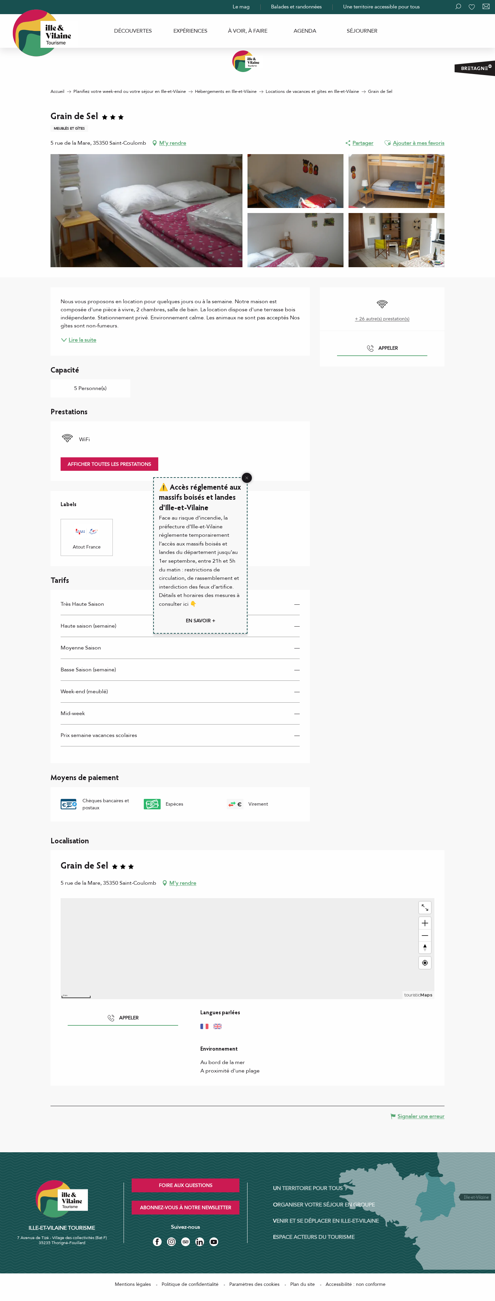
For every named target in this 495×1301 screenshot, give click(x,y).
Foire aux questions (185, 1185)
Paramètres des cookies (254, 1284)
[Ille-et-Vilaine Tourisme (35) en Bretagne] (247, 61)
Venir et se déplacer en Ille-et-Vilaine (326, 1221)
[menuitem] (133, 31)
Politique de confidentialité (190, 1284)
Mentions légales (133, 1284)
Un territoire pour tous (308, 1188)
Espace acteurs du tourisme (314, 1237)
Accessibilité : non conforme (356, 1284)
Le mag (241, 6)
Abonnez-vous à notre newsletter (185, 1207)
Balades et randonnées (296, 6)
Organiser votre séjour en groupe (324, 1204)
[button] (388, 143)
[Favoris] (472, 7)
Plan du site (302, 1284)
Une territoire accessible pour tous (381, 6)
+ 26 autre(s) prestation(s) (382, 319)
